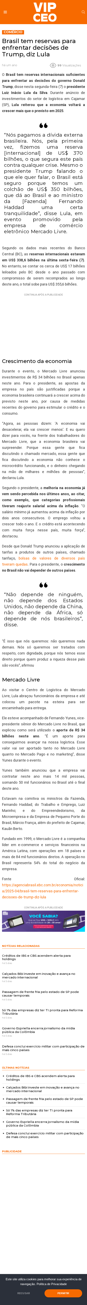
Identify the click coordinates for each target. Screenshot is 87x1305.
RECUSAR (23, 1293)
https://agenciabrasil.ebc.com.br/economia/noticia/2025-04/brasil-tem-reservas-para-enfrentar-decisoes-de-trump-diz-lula (42, 891)
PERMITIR (63, 1293)
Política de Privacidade (52, 1284)
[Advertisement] (43, 323)
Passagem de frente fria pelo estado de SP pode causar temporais (40, 993)
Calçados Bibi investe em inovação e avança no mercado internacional (38, 975)
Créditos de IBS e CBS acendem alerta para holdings (36, 957)
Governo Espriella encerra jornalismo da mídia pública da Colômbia (38, 1030)
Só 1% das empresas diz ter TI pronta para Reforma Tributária (42, 1012)
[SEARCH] (83, 12)
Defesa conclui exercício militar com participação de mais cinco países (43, 1048)
